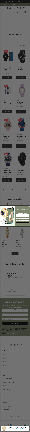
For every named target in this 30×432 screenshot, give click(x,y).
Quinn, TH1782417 (20, 428)
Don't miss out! (22, 222)
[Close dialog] (29, 206)
